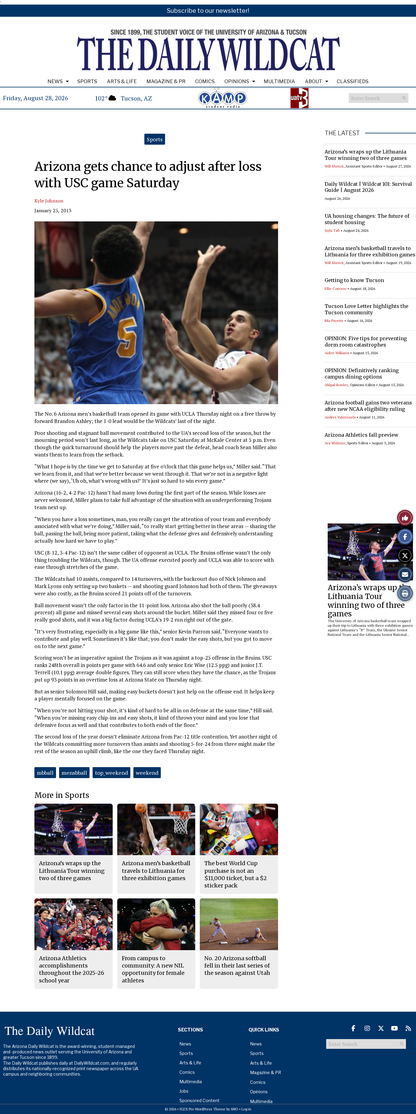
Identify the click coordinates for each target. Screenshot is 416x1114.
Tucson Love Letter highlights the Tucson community (366, 309)
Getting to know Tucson (354, 280)
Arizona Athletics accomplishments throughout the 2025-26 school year (71, 969)
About (313, 81)
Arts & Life (122, 81)
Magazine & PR (165, 81)
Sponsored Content (199, 1100)
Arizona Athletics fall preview (361, 435)
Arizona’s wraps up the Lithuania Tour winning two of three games (366, 155)
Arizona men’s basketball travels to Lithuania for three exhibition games (370, 251)
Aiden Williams (337, 353)
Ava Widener (335, 443)
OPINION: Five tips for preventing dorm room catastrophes (366, 341)
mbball (45, 772)
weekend (147, 772)
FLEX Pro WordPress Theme (202, 1109)
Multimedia (279, 81)
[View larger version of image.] (156, 312)
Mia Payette (334, 320)
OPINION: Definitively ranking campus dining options (362, 373)
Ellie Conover (336, 288)
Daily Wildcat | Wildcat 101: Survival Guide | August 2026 (368, 187)
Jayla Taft (332, 230)
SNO (234, 1109)
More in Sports (61, 795)
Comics (205, 81)
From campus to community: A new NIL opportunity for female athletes (153, 969)
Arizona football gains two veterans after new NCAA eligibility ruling (368, 406)
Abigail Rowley (336, 384)
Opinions (236, 81)
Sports (87, 81)
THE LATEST (342, 133)
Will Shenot (334, 166)
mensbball (74, 772)
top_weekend (111, 772)
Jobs (184, 1091)
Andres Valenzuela (340, 417)
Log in (246, 1109)
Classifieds (352, 81)
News (55, 81)
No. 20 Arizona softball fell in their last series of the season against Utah (237, 966)
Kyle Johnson (48, 200)
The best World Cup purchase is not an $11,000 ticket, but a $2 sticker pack (235, 874)
